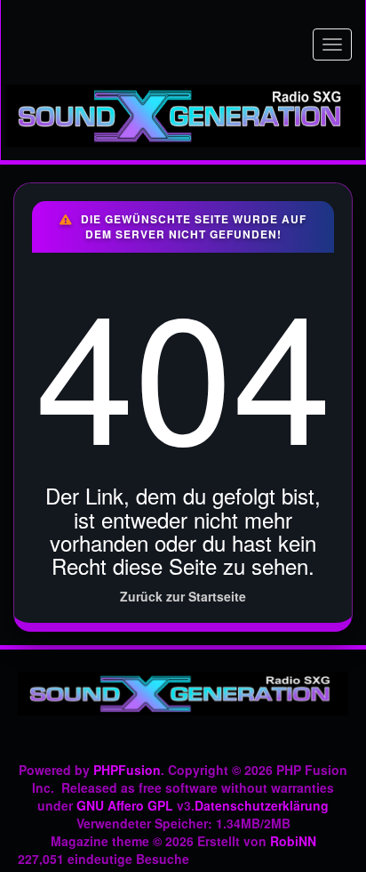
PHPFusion (127, 770)
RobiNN (293, 841)
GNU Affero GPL (124, 805)
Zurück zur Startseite (183, 596)
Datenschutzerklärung (262, 805)
